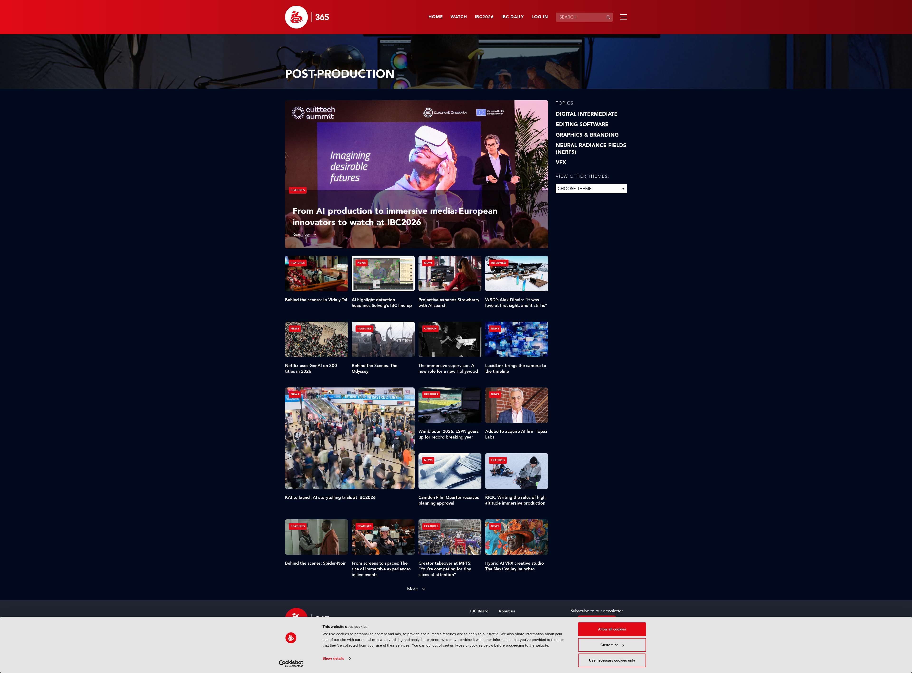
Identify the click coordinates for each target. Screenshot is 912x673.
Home (435, 17)
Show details (333, 658)
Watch (459, 17)
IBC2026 (484, 17)
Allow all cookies (612, 629)
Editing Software (582, 124)
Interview (499, 263)
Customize (609, 645)
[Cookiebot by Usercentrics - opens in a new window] (291, 663)
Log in (540, 17)
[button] (622, 17)
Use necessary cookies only (612, 660)
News (295, 394)
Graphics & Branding (587, 134)
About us (507, 611)
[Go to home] (307, 17)
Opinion (430, 328)
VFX (561, 162)
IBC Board (479, 611)
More (412, 589)
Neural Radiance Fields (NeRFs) (591, 149)
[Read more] (416, 174)
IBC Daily (512, 17)
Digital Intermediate (587, 114)
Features (298, 190)
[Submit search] (608, 17)
